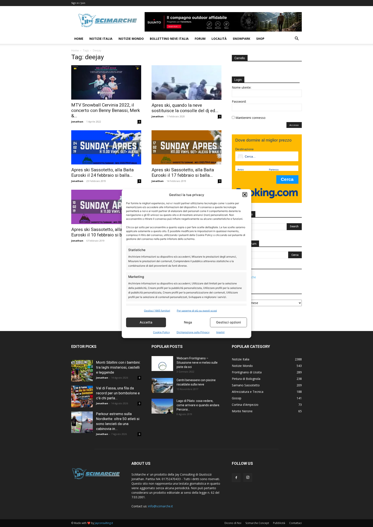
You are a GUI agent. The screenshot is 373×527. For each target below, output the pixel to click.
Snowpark (241, 39)
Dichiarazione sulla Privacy (193, 332)
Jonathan (77, 121)
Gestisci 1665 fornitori (157, 310)
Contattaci (295, 523)
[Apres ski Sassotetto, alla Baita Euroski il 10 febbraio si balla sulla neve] (106, 207)
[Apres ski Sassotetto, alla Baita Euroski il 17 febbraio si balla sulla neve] (186, 147)
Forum (200, 39)
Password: (239, 101)
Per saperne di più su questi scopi (197, 310)
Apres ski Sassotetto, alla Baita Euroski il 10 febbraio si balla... (102, 232)
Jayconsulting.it (104, 523)
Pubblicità (279, 523)
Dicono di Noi (232, 523)
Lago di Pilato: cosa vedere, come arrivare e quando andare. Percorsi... (198, 405)
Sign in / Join (78, 3)
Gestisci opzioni (228, 322)
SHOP (260, 39)
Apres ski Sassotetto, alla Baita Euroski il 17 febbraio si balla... (183, 172)
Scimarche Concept (257, 523)
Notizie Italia (100, 39)
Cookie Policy (161, 332)
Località (219, 39)
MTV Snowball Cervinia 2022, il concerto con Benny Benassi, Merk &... (105, 110)
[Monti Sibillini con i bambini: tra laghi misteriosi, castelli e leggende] (82, 371)
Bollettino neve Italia (169, 39)
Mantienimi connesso (250, 118)
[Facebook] (236, 477)
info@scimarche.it (160, 506)
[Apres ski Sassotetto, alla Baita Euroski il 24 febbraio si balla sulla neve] (106, 147)
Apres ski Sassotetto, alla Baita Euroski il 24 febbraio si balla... (102, 172)
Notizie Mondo (131, 39)
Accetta (146, 322)
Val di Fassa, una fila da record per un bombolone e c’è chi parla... (118, 393)
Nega (188, 322)
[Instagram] (247, 477)
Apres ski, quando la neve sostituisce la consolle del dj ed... (185, 108)
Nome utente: (241, 87)
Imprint (220, 332)
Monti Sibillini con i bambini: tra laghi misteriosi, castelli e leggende (118, 367)
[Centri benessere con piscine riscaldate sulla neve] (162, 385)
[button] (245, 195)
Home (78, 39)
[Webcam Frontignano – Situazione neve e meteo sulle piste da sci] (162, 363)
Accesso (294, 125)
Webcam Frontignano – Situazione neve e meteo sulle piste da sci (197, 363)
